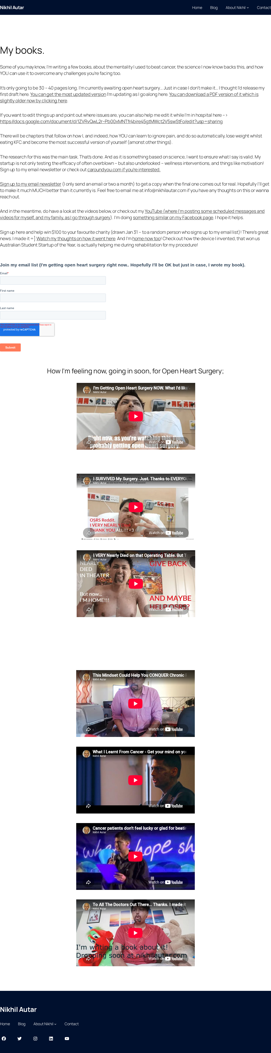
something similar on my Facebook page (173, 217)
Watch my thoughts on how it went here (75, 238)
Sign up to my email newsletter (30, 184)
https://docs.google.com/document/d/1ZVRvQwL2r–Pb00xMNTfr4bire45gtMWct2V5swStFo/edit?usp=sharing (111, 121)
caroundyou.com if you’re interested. (123, 169)
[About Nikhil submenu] (248, 7)
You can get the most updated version (68, 94)
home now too (146, 238)
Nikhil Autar (12, 7)
